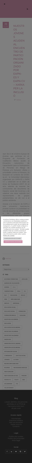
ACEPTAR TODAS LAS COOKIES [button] (13, 241)
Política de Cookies (8, 235)
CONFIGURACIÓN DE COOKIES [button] (12, 238)
